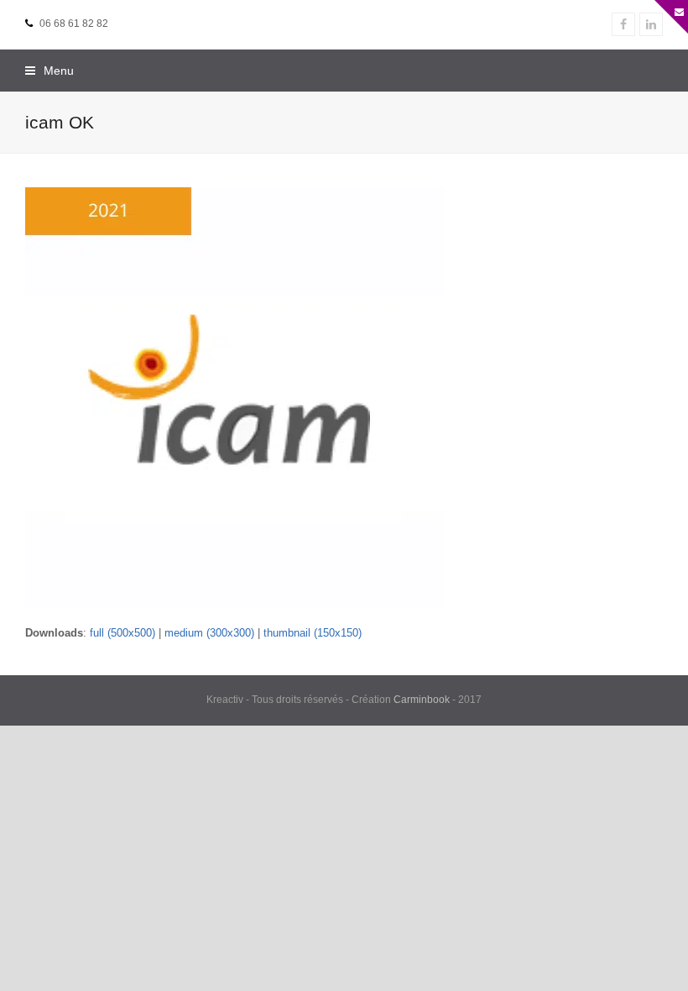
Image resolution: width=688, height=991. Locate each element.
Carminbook (422, 699)
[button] (49, 70)
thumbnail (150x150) (312, 633)
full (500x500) (122, 633)
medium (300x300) (209, 633)
